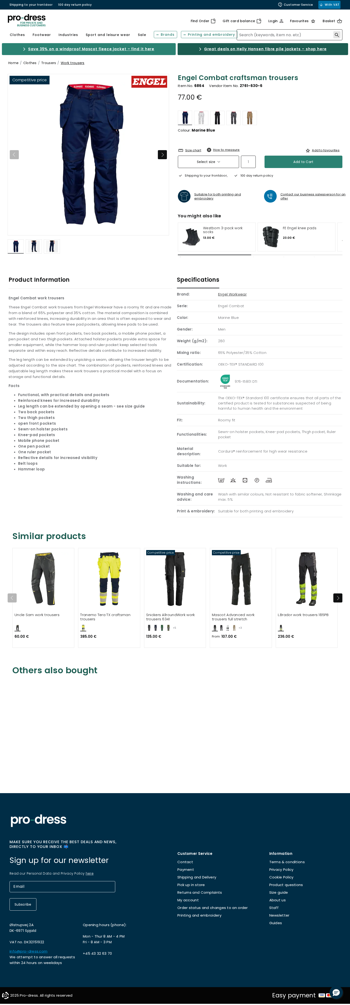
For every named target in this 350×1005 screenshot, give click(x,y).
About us (277, 900)
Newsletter (279, 915)
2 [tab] (253, 257)
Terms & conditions (287, 861)
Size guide (278, 892)
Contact (185, 861)
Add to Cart (303, 161)
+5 (174, 628)
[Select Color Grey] (233, 118)
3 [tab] (283, 257)
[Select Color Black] (217, 118)
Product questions (286, 884)
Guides (275, 922)
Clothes (30, 63)
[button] (336, 992)
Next (162, 154)
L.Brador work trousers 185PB (303, 615)
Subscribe (23, 904)
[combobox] (289, 34)
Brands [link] (168, 34)
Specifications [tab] (198, 280)
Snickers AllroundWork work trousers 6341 (170, 617)
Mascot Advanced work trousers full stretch (233, 617)
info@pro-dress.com (28, 951)
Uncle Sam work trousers (37, 615)
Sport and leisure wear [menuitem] (108, 34)
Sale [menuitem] (142, 34)
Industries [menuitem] (68, 34)
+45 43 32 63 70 (97, 953)
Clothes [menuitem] (17, 34)
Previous (14, 154)
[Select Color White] (201, 118)
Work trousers (73, 63)
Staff (274, 907)
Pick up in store (191, 884)
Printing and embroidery (199, 915)
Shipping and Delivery (196, 877)
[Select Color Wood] (250, 118)
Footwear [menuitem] (42, 34)
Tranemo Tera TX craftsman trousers (105, 617)
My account (188, 900)
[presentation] (337, 597)
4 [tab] (314, 257)
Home (13, 63)
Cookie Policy (281, 877)
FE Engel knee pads (299, 228)
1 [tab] (180, 257)
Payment (185, 869)
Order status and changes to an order (212, 907)
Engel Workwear (232, 294)
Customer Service (298, 5)
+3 (240, 628)
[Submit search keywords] (336, 34)
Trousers (48, 63)
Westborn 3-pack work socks (223, 230)
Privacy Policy (281, 869)
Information (280, 853)
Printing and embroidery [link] (211, 34)
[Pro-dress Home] (27, 20)
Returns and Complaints (199, 892)
